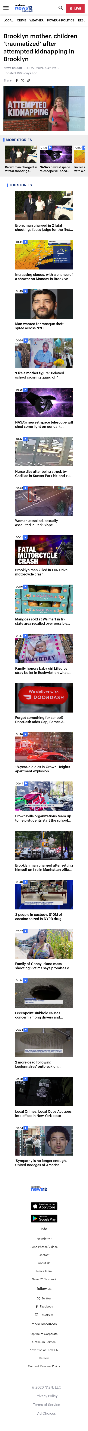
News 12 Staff (12, 68)
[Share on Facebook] (16, 80)
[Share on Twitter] (22, 80)
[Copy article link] (28, 80)
